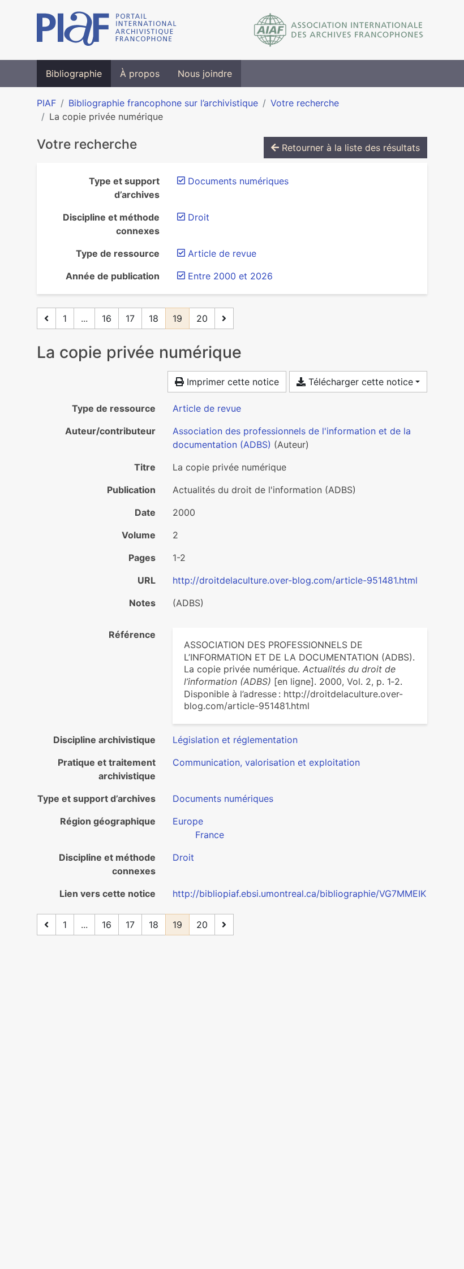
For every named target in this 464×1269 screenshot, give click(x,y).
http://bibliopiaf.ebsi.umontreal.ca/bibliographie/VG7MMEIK (299, 893)
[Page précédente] (46, 318)
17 (130, 318)
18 (153, 318)
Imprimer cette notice (231, 381)
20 (202, 318)
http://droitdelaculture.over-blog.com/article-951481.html (295, 580)
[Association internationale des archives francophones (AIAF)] (338, 30)
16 (106, 318)
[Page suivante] (224, 318)
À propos (140, 73)
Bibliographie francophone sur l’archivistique (163, 103)
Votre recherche (304, 103)
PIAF (46, 103)
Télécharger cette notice (359, 381)
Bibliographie (74, 73)
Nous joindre (205, 73)
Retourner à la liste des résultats (349, 147)
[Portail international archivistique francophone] (107, 30)
